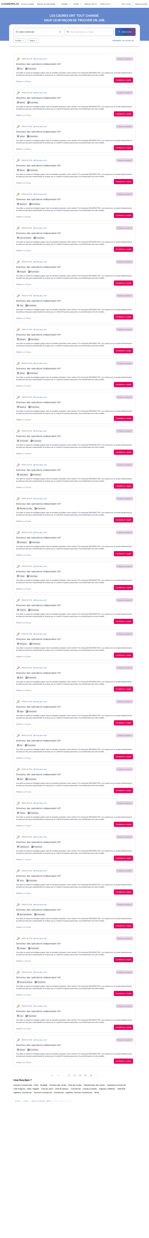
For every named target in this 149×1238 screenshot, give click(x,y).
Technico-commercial (43, 1092)
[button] (60, 32)
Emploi (26, 1101)
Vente (96, 1092)
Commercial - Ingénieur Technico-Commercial (73, 1092)
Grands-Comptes (90, 1089)
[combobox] (38, 32)
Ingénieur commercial (22, 1092)
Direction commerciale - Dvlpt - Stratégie (30, 1085)
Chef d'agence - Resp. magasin (26, 1089)
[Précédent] (52, 1075)
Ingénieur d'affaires (107, 1089)
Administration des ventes (94, 1085)
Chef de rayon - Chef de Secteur (55, 1089)
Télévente (121, 1089)
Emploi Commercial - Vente (41, 1101)
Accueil (17, 1101)
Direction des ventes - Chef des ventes (65, 1085)
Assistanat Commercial (116, 1085)
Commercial (76, 1089)
